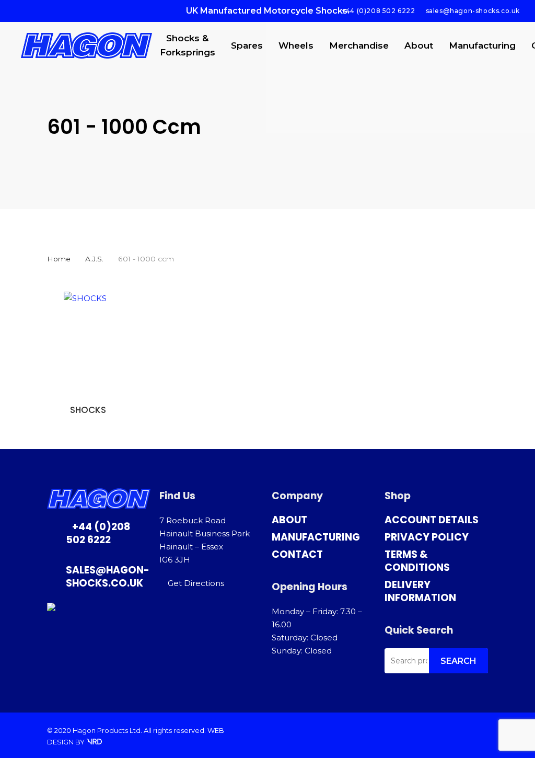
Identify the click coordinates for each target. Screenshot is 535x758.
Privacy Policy (427, 537)
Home (59, 259)
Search (458, 661)
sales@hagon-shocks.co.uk (107, 576)
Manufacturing (316, 537)
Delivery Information (420, 591)
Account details (432, 520)
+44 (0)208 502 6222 (98, 533)
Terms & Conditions (417, 561)
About (289, 520)
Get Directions (196, 583)
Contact (297, 554)
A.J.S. (94, 259)
